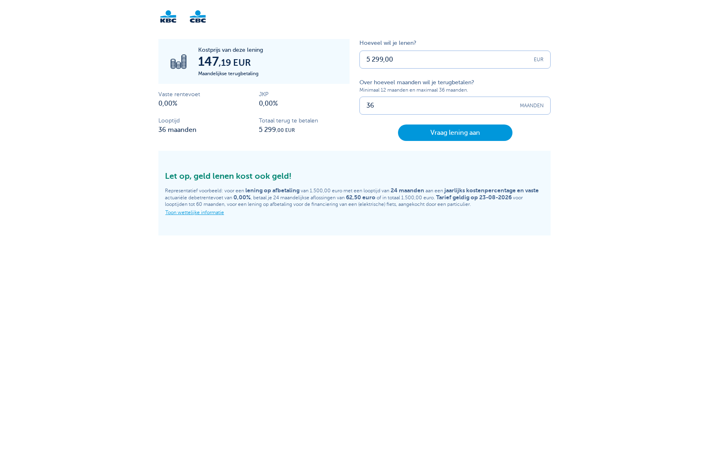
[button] (455, 133)
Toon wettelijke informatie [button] (194, 212)
